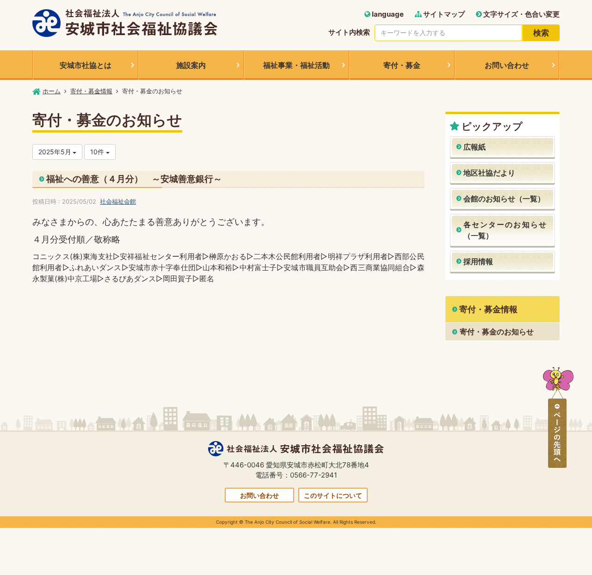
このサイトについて (333, 495)
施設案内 (191, 65)
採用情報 (478, 261)
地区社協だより (489, 172)
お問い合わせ (507, 65)
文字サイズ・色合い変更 (521, 14)
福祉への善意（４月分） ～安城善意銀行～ (134, 179)
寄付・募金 (401, 65)
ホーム (52, 91)
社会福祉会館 (118, 201)
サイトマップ (443, 14)
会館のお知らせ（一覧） (504, 198)
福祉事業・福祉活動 (296, 65)
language (387, 14)
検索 (541, 32)
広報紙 (474, 146)
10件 (98, 152)
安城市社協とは (85, 65)
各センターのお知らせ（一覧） (505, 230)
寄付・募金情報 (91, 91)
